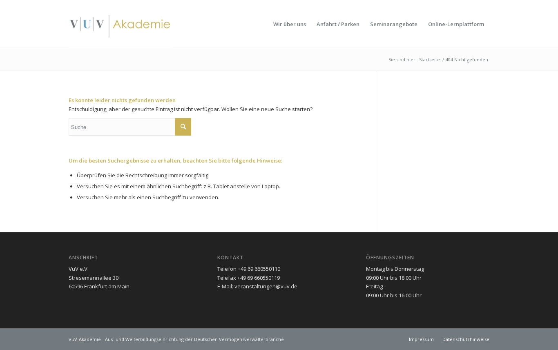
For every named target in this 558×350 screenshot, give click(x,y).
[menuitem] (289, 24)
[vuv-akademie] (120, 24)
